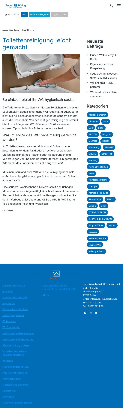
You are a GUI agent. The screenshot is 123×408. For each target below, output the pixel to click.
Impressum (8, 303)
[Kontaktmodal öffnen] (112, 6)
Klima (91, 173)
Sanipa (92, 206)
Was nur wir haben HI (15, 372)
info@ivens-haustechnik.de (103, 299)
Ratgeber (7, 291)
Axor (105, 121)
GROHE (92, 154)
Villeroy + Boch (96, 251)
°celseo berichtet (97, 115)
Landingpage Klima (13, 315)
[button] (119, 6)
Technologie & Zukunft (100, 219)
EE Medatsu (9, 321)
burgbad (106, 134)
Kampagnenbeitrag (98, 167)
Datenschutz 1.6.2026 (14, 297)
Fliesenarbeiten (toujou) (15, 366)
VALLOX (93, 232)
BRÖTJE (93, 134)
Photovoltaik (95, 199)
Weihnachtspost (11, 378)
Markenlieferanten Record (17, 402)
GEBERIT (109, 147)
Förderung (94, 147)
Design (105, 141)
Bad (24, 14)
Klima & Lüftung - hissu (15, 345)
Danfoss (93, 141)
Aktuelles (93, 121)
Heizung (93, 160)
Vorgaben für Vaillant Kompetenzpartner (14, 353)
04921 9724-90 (96, 306)
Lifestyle (93, 186)
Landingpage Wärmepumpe (18, 333)
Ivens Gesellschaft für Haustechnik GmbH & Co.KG (59, 287)
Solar (103, 206)
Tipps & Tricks (59, 14)
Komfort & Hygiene (39, 14)
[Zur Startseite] (18, 5)
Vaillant (112, 225)
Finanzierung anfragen (15, 384)
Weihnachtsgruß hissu (15, 309)
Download (8, 396)
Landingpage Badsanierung (17, 339)
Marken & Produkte (98, 193)
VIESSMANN (95, 245)
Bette (101, 128)
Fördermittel (9, 390)
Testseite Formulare (13, 285)
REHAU (110, 199)
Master (47, 295)
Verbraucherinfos (97, 238)
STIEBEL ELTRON (97, 212)
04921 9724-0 (95, 302)
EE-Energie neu (11, 327)
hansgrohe (107, 154)
